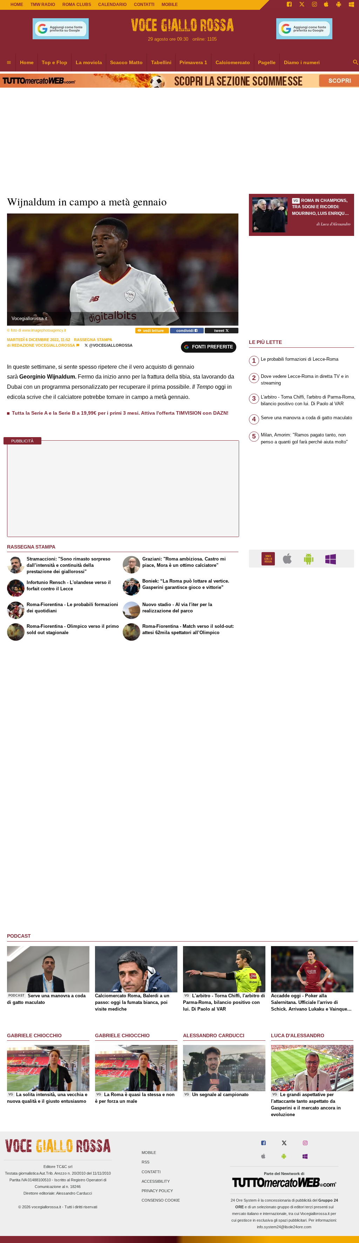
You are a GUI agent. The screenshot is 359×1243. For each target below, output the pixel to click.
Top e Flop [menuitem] (54, 62)
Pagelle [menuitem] (267, 62)
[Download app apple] (326, 5)
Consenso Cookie (161, 1200)
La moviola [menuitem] (89, 62)
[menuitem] (9, 62)
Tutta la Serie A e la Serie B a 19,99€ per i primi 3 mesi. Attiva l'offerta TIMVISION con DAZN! (120, 413)
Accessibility (156, 1181)
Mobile (149, 1153)
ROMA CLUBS (76, 4)
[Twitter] (302, 5)
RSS (145, 1162)
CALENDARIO (112, 4)
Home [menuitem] (27, 62)
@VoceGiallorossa (110, 345)
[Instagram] (314, 5)
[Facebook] (289, 5)
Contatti (151, 1172)
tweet (219, 330)
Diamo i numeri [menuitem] (302, 62)
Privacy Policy (157, 1191)
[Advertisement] (301, 845)
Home (17, 4)
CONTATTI (144, 4)
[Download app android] (339, 5)
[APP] (269, 558)
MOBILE (170, 4)
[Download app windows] (351, 5)
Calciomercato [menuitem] (233, 62)
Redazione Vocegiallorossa (43, 345)
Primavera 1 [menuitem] (193, 62)
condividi (185, 330)
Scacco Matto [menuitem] (126, 62)
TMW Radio (43, 4)
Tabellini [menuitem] (161, 62)
